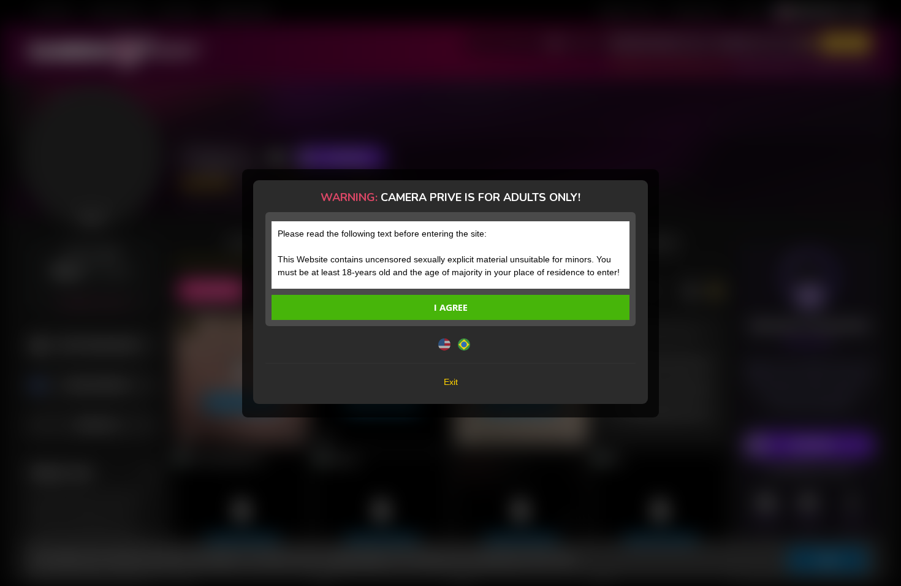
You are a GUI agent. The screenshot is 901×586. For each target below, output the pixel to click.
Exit (451, 382)
